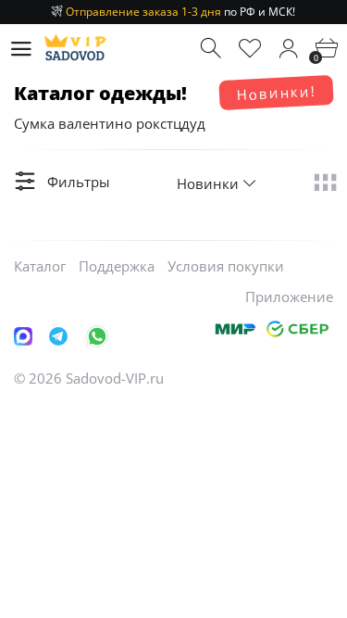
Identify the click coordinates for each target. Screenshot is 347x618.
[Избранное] (250, 48)
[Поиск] (212, 48)
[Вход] (288, 48)
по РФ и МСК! (180, 11)
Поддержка (117, 266)
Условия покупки (225, 266)
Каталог (40, 266)
